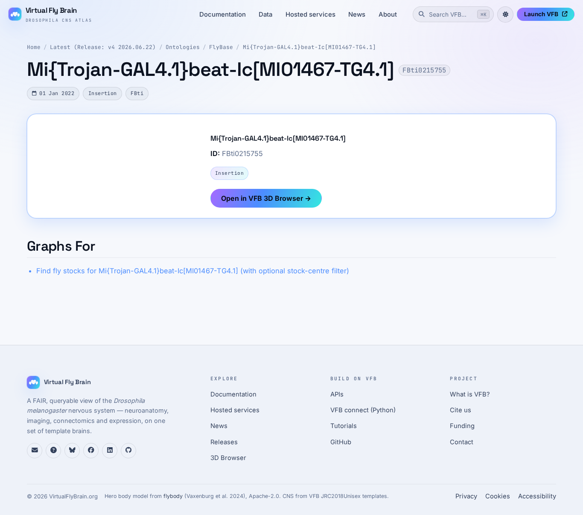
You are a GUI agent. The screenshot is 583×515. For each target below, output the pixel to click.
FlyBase (221, 47)
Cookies (497, 496)
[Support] (34, 450)
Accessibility (537, 496)
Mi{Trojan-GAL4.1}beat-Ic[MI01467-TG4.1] (309, 47)
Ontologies (183, 47)
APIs (337, 394)
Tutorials (343, 426)
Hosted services (310, 14)
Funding (462, 426)
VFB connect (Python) (363, 410)
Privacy (466, 496)
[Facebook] (91, 450)
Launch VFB (541, 14)
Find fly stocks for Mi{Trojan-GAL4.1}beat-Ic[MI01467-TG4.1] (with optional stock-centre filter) (192, 270)
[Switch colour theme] (505, 14)
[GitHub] (128, 450)
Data (265, 14)
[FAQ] (53, 450)
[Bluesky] (72, 450)
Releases (224, 442)
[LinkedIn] (109, 450)
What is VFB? (470, 394)
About (388, 14)
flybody (173, 496)
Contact (461, 442)
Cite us (460, 410)
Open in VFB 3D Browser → (266, 198)
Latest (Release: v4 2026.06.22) (103, 47)
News (356, 14)
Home (34, 47)
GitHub (340, 442)
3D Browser (228, 458)
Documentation (222, 14)
